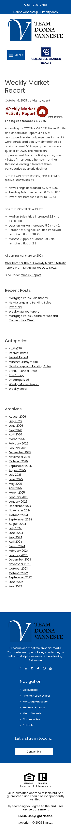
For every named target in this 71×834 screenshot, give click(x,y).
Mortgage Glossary (35, 701)
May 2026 (15, 430)
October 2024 (18, 515)
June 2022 (16, 582)
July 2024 (15, 528)
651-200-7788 (36, 5)
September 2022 (20, 577)
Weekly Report (31, 275)
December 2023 (20, 559)
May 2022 (15, 586)
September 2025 (20, 466)
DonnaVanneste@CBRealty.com (35, 12)
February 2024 (19, 551)
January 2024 (18, 555)
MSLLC (49, 823)
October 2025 (18, 461)
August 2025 (17, 470)
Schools (28, 725)
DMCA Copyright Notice (35, 816)
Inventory (15, 307)
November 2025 (20, 457)
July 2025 (15, 475)
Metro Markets (32, 713)
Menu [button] (19, 55)
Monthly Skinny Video (23, 362)
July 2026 (15, 421)
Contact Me (34, 751)
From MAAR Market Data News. (36, 268)
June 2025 (16, 479)
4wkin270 (15, 348)
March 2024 (17, 546)
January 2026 (18, 448)
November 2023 (20, 564)
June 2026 (16, 426)
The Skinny (16, 375)
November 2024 (20, 510)
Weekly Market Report (24, 312)
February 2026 (18, 443)
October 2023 (18, 569)
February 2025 (18, 497)
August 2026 (17, 417)
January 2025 (18, 502)
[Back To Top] (64, 823)
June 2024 (16, 533)
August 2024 (17, 524)
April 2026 (15, 434)
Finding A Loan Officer (36, 696)
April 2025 (15, 488)
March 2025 (17, 493)
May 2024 (15, 537)
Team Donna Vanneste (40, 21)
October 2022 (18, 573)
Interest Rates (18, 353)
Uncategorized (19, 380)
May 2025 (15, 484)
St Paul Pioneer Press (23, 371)
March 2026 (17, 439)
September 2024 (20, 519)
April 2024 (15, 542)
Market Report (18, 357)
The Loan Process (34, 707)
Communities (31, 719)
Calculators (30, 690)
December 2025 (20, 452)
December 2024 (20, 506)
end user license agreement (42, 807)
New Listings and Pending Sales (30, 303)
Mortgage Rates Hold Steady (28, 298)
